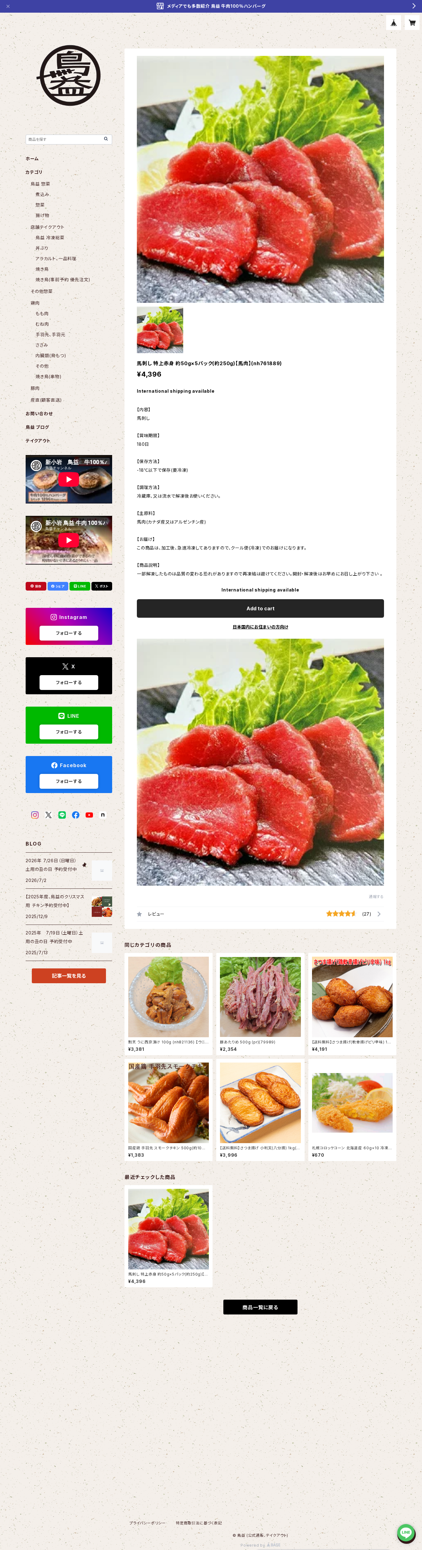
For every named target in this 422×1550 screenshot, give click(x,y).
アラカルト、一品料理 (56, 258)
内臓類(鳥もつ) (51, 355)
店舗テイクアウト (47, 227)
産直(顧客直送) (46, 400)
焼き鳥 (42, 269)
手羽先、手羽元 (50, 334)
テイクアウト (38, 440)
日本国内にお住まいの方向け (260, 626)
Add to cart (261, 608)
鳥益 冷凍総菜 (50, 237)
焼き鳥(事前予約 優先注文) (63, 279)
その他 (42, 366)
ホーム (32, 158)
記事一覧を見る (69, 976)
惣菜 (40, 204)
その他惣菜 (42, 291)
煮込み (42, 194)
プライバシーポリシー (147, 1523)
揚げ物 (42, 215)
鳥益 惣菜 (40, 183)
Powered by (254, 1545)
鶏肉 (35, 303)
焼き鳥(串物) (49, 376)
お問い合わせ (39, 413)
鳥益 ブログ (37, 427)
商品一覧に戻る (260, 1307)
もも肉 (42, 313)
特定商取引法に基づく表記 (199, 1523)
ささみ (42, 345)
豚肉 (35, 388)
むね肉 (42, 324)
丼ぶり (42, 248)
